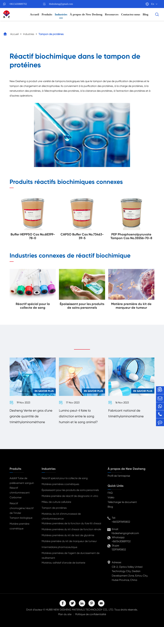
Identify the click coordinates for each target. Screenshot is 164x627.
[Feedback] (160, 422)
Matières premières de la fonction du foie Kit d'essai (71, 523)
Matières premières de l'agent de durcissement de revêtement (70, 555)
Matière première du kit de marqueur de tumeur (69, 541)
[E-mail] (160, 398)
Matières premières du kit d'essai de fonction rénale (71, 529)
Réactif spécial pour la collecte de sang (65, 478)
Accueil (34, 14)
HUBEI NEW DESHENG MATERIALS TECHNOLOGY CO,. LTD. (80, 609)
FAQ (110, 492)
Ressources (112, 14)
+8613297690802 (121, 521)
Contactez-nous (130, 14)
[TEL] (160, 414)
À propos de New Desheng (86, 14)
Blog (145, 14)
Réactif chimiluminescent (20, 490)
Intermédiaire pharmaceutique (59, 547)
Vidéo (111, 497)
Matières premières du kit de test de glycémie (68, 535)
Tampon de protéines (51, 34)
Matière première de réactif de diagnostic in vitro (70, 495)
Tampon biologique (21, 517)
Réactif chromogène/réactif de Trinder (21, 508)
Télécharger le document (122, 502)
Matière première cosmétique (19, 526)
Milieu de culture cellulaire (56, 501)
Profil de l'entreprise (119, 475)
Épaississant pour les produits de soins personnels (70, 490)
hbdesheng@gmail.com (61, 4)
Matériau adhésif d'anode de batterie (63, 562)
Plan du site (64, 614)
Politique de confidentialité (90, 614)
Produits (47, 14)
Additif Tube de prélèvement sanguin (22, 481)
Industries (61, 14)
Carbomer (16, 497)
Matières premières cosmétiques (60, 484)
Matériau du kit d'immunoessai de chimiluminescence (61, 516)
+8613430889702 (18, 4)
